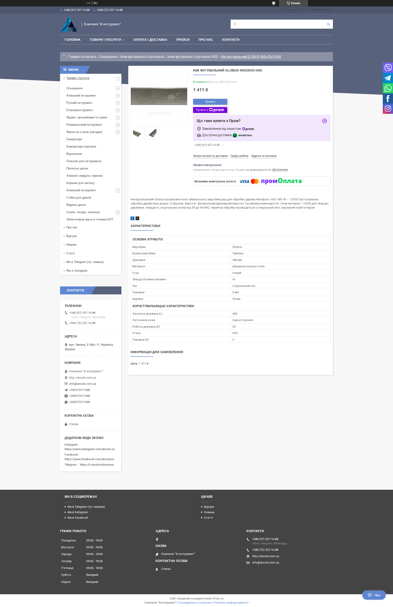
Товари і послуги (105, 39)
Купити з (202, 110)
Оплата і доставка (150, 39)
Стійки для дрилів (78, 197)
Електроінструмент (79, 110)
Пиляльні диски (77, 168)
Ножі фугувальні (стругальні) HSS (193, 57)
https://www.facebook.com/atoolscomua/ (93, 459)
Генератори (74, 139)
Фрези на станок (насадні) (84, 132)
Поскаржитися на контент (195, 602)
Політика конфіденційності (231, 602)
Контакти (230, 39)
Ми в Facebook (78, 517)
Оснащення (108, 57)
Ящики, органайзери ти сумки (86, 117)
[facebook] (132, 219)
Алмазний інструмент (81, 95)
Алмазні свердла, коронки (84, 175)
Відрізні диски (76, 205)
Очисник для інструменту (84, 161)
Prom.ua (218, 598)
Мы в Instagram (77, 270)
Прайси (182, 39)
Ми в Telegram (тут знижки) (84, 262)
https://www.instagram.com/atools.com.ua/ (93, 449)
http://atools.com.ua (82, 377)
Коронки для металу (80, 183)
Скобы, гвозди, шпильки (83, 212)
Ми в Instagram (78, 512)
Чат (377, 595)
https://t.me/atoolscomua (97, 464)
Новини (71, 244)
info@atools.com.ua (82, 383)
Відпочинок (74, 154)
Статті (70, 253)
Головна (73, 39)
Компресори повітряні (81, 146)
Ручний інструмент (79, 103)
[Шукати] (328, 24)
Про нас (206, 39)
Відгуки (71, 236)
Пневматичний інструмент (84, 124)
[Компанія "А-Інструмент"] (68, 24)
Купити (210, 101)
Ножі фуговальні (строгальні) (142, 57)
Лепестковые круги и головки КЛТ (89, 219)
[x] (137, 219)
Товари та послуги (82, 57)
